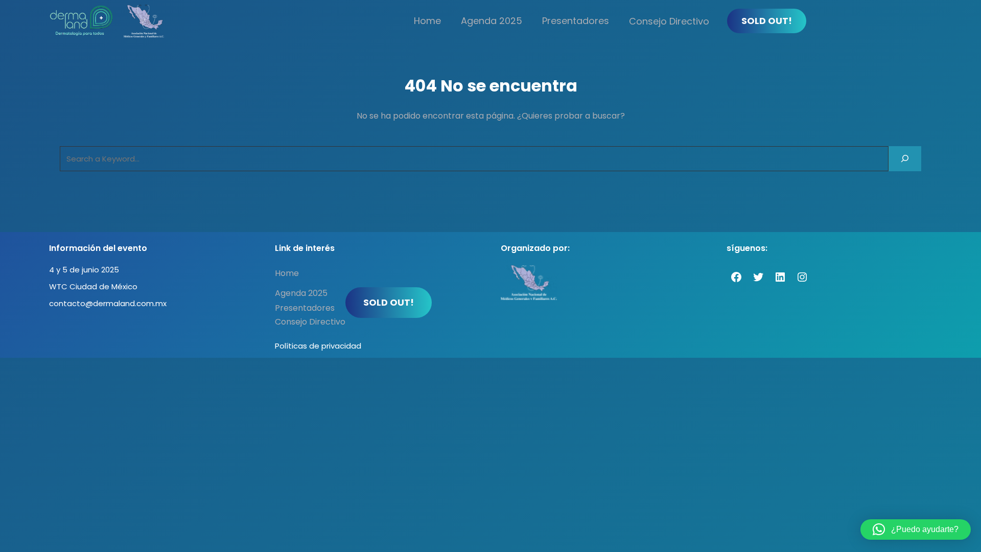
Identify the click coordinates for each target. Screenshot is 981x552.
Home (427, 20)
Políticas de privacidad (318, 345)
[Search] (905, 158)
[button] (915, 529)
